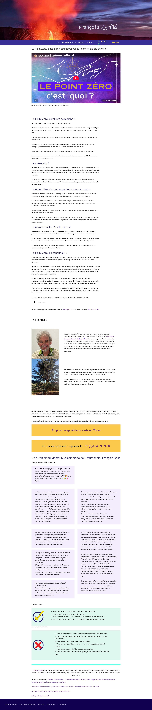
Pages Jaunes (96, 679)
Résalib (50, 679)
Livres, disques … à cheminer (56, 704)
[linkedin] (99, 44)
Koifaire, (63, 682)
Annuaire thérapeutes (72, 679)
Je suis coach (85, 679)
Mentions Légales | (12, 704)
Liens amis (40, 704)
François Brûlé (37, 670)
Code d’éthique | (30, 704)
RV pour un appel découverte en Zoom (76, 430)
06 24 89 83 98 (93, 309)
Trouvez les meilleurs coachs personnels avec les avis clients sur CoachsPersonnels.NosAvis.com (65, 687)
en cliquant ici (67, 309)
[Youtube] (102, 41)
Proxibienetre (58, 679)
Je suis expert (54, 682)
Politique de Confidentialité (41, 696)
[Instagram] (105, 41)
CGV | (21, 704)
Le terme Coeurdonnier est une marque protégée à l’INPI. (51, 691)
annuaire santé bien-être (40, 682)
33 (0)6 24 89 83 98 (97, 446)
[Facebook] (99, 41)
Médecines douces (108, 679)
